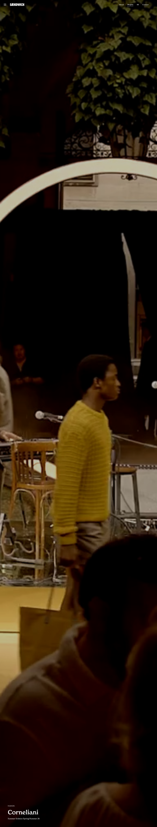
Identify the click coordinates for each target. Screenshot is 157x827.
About (121, 5)
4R (138, 5)
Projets (130, 5)
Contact (145, 5)
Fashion (11, 806)
